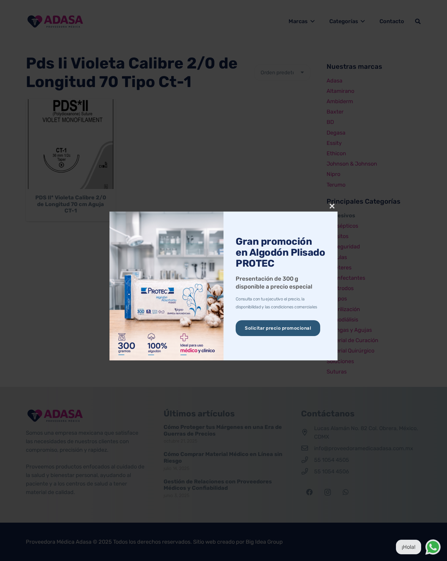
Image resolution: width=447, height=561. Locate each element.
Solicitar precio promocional (278, 328)
